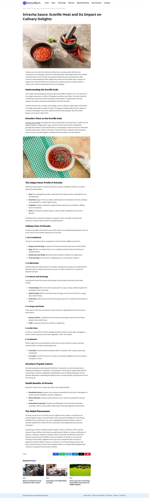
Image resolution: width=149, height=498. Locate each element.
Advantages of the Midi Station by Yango (56, 482)
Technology (62, 3)
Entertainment (97, 3)
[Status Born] (32, 3)
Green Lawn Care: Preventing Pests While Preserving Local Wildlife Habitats (80, 482)
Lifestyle (107, 3)
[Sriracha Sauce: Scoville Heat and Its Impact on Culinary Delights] (57, 46)
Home (47, 3)
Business (71, 3)
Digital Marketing (83, 3)
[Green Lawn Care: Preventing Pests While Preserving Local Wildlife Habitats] (80, 470)
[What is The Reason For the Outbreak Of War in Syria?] (33, 470)
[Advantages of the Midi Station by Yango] (56, 470)
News (53, 3)
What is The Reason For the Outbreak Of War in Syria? (32, 482)
